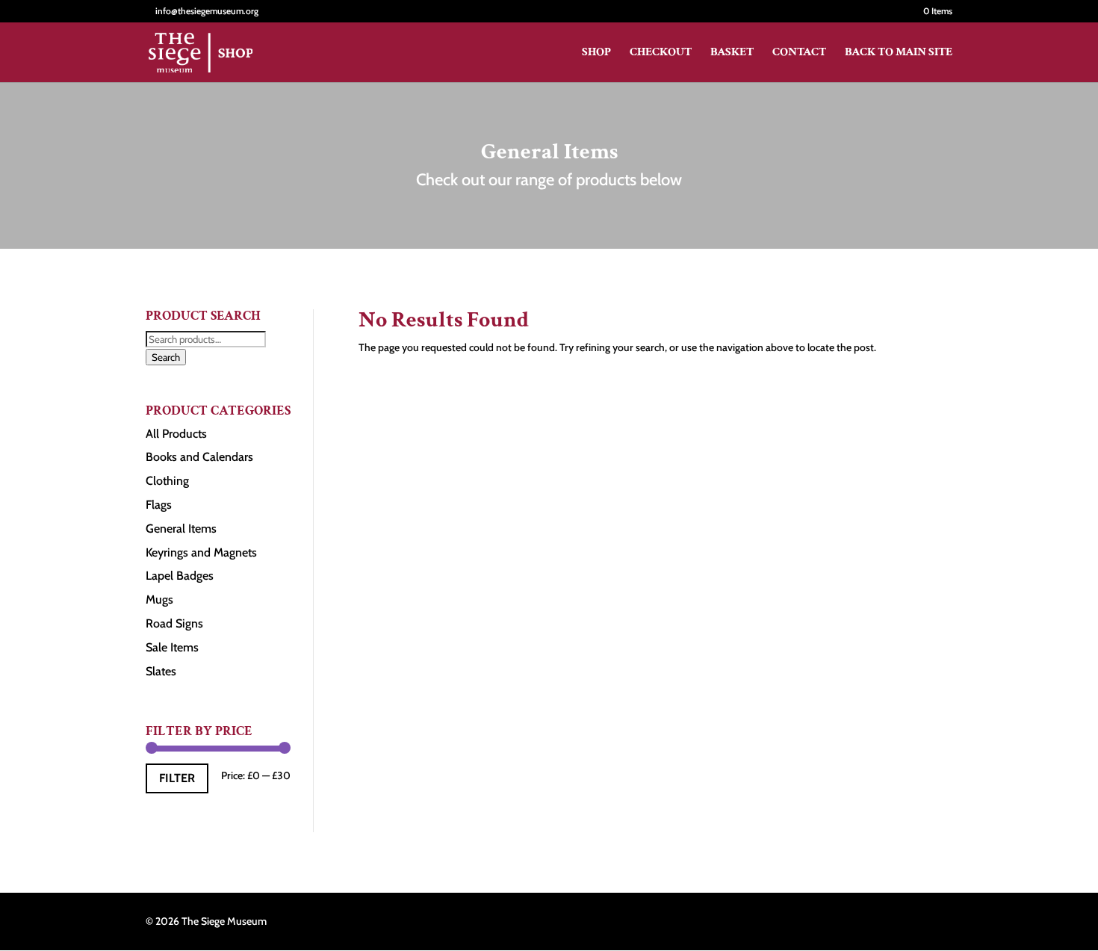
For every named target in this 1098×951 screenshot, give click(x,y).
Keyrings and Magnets (201, 552)
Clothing (167, 481)
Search (166, 357)
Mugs (159, 599)
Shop (596, 53)
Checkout (661, 53)
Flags (159, 505)
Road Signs (174, 623)
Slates (161, 671)
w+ (946, 921)
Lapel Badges (180, 576)
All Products (176, 434)
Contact (799, 53)
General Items (181, 528)
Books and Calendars (199, 457)
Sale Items (172, 647)
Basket (732, 53)
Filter (177, 778)
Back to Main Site (898, 53)
